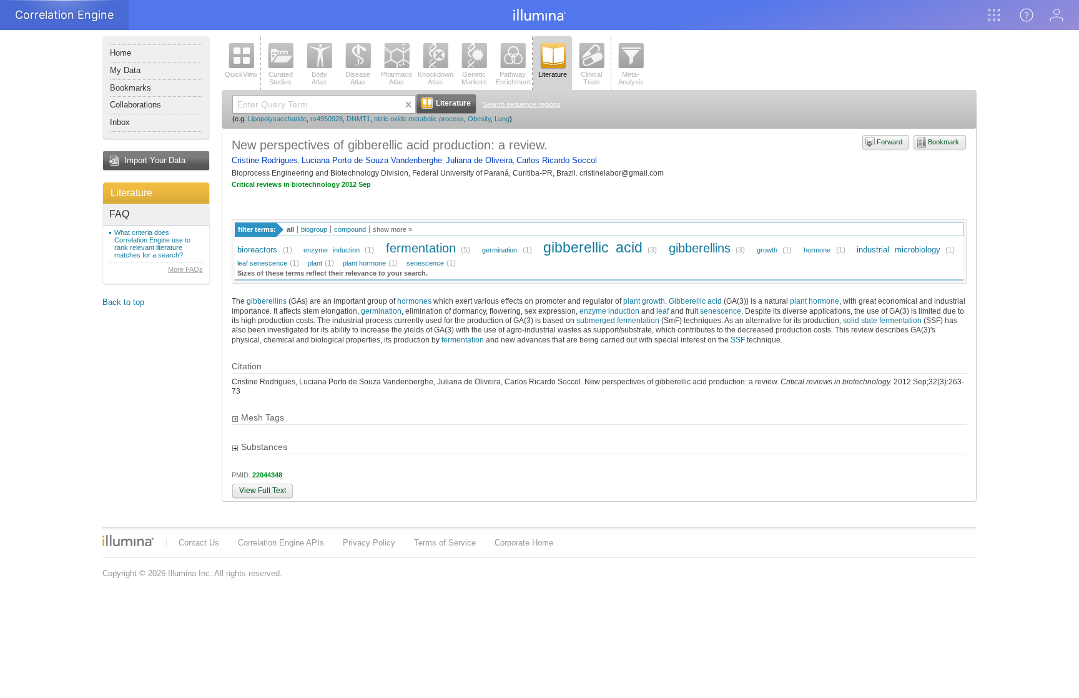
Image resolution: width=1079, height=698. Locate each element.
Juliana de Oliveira (479, 160)
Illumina (128, 540)
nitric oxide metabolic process (419, 118)
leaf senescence (262, 263)
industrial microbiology (898, 249)
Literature (131, 192)
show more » (392, 229)
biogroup (314, 229)
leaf (662, 311)
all (290, 229)
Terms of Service (445, 542)
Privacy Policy (369, 542)
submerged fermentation (617, 320)
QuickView (241, 74)
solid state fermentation (882, 320)
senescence (425, 263)
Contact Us (199, 542)
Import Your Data (154, 160)
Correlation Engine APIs (281, 542)
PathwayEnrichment (513, 78)
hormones (414, 301)
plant (315, 263)
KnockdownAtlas (435, 78)
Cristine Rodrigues (265, 160)
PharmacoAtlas (396, 78)
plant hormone (364, 263)
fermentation (421, 248)
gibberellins (700, 248)
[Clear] (408, 104)
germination (499, 250)
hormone (817, 250)
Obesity (479, 118)
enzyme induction (331, 250)
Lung (502, 118)
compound (350, 229)
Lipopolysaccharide (277, 118)
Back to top (123, 302)
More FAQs (185, 269)
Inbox (120, 122)
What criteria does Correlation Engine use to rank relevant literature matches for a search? (152, 244)
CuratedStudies (281, 78)
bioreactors (257, 249)
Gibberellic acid (695, 301)
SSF (738, 340)
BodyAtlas (319, 78)
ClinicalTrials (591, 78)
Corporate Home (524, 542)
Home (120, 52)
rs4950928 (326, 118)
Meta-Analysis (631, 78)
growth (767, 250)
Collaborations (135, 104)
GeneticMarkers (474, 78)
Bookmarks (130, 87)
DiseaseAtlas (357, 78)
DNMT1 (358, 118)
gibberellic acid (593, 247)
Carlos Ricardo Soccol (556, 160)
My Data (125, 70)
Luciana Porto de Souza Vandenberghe (372, 160)
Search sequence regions (522, 104)
